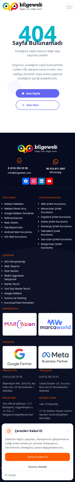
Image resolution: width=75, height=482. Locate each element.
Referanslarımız (13, 218)
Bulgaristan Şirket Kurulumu (51, 245)
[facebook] (25, 181)
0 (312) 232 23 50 (12, 376)
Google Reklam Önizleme (19, 213)
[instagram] (33, 181)
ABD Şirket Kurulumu (53, 203)
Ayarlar (12, 474)
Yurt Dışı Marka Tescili (17, 288)
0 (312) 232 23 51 (49, 376)
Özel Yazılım (11, 271)
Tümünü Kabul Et (37, 457)
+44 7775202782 (48, 404)
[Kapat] (67, 431)
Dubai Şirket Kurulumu (54, 221)
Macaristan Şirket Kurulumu (51, 210)
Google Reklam (13, 293)
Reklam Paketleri (14, 203)
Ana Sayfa (33, 93)
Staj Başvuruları (13, 227)
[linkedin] (41, 181)
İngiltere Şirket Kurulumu (56, 217)
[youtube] (49, 181)
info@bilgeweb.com (19, 172)
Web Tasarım (12, 266)
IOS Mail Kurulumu (15, 236)
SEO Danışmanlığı (14, 261)
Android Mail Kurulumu (18, 232)
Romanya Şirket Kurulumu (56, 226)
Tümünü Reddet (37, 466)
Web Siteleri (11, 222)
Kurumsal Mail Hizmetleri (19, 302)
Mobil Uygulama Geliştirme (14, 277)
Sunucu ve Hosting (15, 298)
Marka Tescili (12, 284)
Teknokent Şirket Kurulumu (50, 232)
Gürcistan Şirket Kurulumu (56, 239)
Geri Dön (33, 105)
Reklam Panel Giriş (15, 208)
